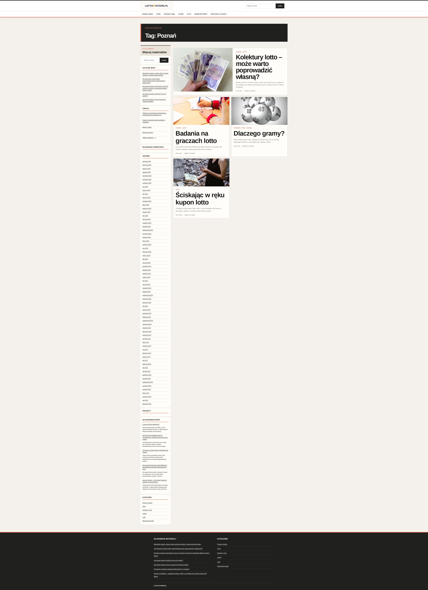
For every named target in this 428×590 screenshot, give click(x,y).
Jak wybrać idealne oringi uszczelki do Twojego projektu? (171, 565)
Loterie (180, 14)
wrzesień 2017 (146, 335)
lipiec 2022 (145, 241)
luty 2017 (145, 360)
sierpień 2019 (146, 328)
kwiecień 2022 (146, 252)
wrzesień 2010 (146, 386)
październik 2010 (147, 382)
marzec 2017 (146, 357)
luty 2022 (145, 259)
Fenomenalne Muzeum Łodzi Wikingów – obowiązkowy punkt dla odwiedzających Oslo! (155, 467)
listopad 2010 (146, 378)
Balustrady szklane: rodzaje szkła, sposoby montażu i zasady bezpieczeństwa (177, 544)
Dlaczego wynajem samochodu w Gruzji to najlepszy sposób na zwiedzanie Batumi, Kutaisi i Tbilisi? (155, 88)
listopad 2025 (146, 172)
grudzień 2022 (146, 223)
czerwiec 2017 (146, 346)
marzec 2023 (146, 212)
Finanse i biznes (147, 14)
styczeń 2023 (146, 219)
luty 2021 (145, 281)
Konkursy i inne (169, 14)
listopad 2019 (146, 317)
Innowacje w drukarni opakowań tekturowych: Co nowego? (171, 569)
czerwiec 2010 (146, 396)
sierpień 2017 (146, 339)
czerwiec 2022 (146, 244)
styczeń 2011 (146, 371)
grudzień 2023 (146, 201)
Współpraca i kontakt (219, 14)
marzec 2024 (146, 190)
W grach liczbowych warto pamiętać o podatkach (153, 121)
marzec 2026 (146, 168)
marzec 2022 (146, 255)
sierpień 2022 (146, 237)
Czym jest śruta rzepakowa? (150, 424)
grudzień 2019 (146, 313)
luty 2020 (145, 306)
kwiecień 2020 (146, 302)
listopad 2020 (146, 291)
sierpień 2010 (146, 389)
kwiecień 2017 (146, 353)
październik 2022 (147, 230)
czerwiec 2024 (146, 183)
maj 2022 (145, 248)
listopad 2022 (146, 226)
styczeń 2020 (146, 310)
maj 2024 (145, 187)
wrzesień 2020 (146, 299)
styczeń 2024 (146, 197)
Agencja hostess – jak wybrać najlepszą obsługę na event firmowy (154, 481)
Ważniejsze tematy (200, 14)
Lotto (189, 14)
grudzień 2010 (146, 375)
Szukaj (280, 6)
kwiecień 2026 (146, 165)
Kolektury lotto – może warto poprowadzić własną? (259, 67)
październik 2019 (147, 320)
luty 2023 (145, 216)
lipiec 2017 (145, 342)
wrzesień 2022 (146, 234)
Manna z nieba (146, 127)
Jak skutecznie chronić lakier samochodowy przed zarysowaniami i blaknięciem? (153, 81)
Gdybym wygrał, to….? (149, 137)
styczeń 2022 (146, 263)
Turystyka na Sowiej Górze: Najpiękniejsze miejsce (155, 451)
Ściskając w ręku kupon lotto (200, 198)
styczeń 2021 (146, 284)
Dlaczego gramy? (147, 132)
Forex (158, 14)
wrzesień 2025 (146, 176)
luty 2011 (145, 367)
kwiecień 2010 (146, 404)
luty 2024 (145, 194)
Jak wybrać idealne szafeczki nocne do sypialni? (168, 560)
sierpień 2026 (146, 161)
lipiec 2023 (145, 205)
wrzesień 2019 (146, 324)
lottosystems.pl (160, 585)
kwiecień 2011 (146, 364)
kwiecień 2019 (146, 331)
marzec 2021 (146, 277)
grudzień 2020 (146, 288)
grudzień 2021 (146, 266)
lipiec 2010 (145, 393)
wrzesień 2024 (146, 179)
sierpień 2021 (146, 273)
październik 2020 (147, 295)
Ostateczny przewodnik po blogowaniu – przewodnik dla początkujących (154, 114)
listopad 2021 (146, 270)
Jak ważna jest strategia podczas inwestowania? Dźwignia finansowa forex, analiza (155, 437)
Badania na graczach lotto (196, 137)
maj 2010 (145, 400)
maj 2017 (145, 349)
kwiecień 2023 (146, 208)
